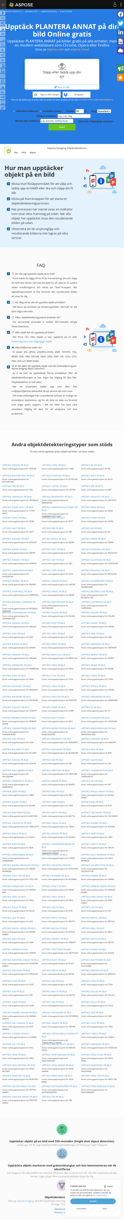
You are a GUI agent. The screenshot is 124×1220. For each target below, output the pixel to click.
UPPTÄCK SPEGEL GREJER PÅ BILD (19, 928)
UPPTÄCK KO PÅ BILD (91, 528)
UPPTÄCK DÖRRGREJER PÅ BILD (17, 854)
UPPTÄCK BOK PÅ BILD (92, 749)
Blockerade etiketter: (27, 120)
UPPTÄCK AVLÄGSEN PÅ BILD (95, 717)
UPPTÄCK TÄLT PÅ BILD (13, 1044)
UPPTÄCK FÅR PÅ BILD (53, 528)
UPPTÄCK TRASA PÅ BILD (54, 823)
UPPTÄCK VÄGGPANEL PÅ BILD (96, 1065)
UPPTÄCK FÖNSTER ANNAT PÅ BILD (20, 1096)
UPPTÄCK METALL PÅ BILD (94, 917)
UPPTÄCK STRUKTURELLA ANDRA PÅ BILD (60, 1035)
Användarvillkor (86, 99)
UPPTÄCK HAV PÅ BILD (53, 1002)
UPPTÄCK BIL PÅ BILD (91, 465)
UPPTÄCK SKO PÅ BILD (53, 559)
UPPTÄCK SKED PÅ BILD (53, 633)
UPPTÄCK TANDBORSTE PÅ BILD (97, 770)
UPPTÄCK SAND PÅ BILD (14, 1002)
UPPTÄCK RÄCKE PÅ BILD (54, 970)
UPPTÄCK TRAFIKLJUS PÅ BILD (17, 496)
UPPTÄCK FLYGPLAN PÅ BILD (56, 475)
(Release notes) (62, 1212)
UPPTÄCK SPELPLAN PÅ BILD (16, 970)
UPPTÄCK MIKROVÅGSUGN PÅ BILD (98, 728)
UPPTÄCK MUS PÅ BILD (53, 717)
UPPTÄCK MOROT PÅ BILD (94, 654)
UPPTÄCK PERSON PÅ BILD (15, 465)
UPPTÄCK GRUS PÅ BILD (53, 896)
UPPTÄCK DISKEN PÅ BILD (54, 833)
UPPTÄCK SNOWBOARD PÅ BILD (97, 580)
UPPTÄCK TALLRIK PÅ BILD (94, 612)
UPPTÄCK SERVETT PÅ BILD (55, 938)
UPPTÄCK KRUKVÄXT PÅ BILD (16, 686)
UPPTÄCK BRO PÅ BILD (53, 791)
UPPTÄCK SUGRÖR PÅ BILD (15, 1033)
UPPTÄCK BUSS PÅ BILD (92, 475)
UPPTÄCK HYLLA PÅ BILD (93, 1002)
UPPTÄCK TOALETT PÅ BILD (15, 707)
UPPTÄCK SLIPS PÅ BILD (53, 570)
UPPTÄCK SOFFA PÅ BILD (93, 675)
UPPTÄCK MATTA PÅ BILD (54, 812)
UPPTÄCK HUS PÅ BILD (53, 907)
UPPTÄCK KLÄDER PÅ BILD (94, 823)
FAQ (24, 152)
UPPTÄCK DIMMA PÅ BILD (93, 875)
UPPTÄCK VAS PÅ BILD (53, 759)
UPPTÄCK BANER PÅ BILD (54, 780)
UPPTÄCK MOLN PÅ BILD (14, 833)
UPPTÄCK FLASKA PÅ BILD (54, 612)
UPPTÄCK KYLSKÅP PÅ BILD (15, 749)
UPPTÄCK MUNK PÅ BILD (93, 665)
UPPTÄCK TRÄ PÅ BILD (53, 1096)
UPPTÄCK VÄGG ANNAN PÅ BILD (58, 1065)
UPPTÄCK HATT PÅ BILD (53, 549)
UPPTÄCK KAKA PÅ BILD (14, 675)
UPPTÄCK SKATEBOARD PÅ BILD (57, 602)
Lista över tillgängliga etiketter (95, 121)
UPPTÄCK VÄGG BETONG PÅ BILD (18, 1065)
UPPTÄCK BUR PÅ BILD (92, 802)
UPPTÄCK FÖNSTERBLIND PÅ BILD (98, 1086)
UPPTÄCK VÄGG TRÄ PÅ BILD (95, 1075)
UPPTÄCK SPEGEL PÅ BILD (93, 686)
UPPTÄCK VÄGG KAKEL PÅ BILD (57, 1075)
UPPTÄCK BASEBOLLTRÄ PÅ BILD (97, 591)
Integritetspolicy (106, 99)
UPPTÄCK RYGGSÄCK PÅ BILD (95, 549)
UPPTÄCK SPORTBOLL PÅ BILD (17, 591)
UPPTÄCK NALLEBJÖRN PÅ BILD (17, 770)
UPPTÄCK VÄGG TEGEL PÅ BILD (96, 1054)
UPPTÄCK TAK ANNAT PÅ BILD (96, 812)
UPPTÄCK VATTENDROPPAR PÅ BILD (59, 1086)
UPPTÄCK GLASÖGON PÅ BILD (96, 559)
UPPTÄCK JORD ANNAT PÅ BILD (96, 896)
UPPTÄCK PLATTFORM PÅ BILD (96, 959)
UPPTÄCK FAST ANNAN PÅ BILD (17, 1023)
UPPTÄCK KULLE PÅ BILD (14, 907)
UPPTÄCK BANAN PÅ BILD (15, 644)
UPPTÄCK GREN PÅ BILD (14, 791)
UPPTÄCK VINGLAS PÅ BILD (15, 623)
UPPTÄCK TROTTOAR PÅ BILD (56, 949)
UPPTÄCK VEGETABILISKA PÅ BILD (58, 1054)
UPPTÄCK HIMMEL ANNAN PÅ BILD (19, 1012)
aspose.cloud (80, 49)
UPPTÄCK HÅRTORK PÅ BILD (56, 770)
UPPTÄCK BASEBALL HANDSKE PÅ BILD (19, 603)
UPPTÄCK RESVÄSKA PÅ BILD (95, 570)
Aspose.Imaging (25, 1201)
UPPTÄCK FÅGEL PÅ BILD (14, 517)
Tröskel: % (76, 110)
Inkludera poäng (52, 110)
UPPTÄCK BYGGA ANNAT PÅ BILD (97, 791)
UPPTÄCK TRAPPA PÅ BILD (54, 1023)
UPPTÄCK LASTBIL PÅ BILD (55, 486)
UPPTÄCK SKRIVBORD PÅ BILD (96, 696)
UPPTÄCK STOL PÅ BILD (53, 675)
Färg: (94, 111)
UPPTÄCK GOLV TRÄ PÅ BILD (16, 875)
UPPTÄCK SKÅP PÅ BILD (53, 802)
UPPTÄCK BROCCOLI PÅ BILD (56, 654)
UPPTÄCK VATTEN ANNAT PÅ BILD (19, 1086)
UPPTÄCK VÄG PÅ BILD (53, 981)
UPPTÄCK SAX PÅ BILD (92, 759)
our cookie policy (100, 1195)
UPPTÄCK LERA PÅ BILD (13, 938)
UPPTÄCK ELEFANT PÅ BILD (15, 538)
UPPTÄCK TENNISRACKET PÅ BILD (19, 612)
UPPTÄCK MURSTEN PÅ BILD (16, 1075)
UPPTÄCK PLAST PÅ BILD (54, 959)
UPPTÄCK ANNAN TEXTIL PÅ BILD (58, 1044)
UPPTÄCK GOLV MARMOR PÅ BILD (98, 854)
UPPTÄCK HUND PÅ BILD (93, 517)
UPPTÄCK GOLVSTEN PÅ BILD (56, 865)
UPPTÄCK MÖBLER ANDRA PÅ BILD (98, 886)
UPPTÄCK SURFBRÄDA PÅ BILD (96, 602)
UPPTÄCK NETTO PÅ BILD (93, 938)
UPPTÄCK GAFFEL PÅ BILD (93, 623)
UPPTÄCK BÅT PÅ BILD (92, 486)
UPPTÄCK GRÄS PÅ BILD (14, 896)
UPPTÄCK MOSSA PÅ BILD (54, 928)
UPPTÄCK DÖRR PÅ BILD (54, 707)
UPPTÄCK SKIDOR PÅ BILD (54, 580)
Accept (93, 1201)
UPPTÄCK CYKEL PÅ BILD (54, 465)
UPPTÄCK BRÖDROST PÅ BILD (56, 738)
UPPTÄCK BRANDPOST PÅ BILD (57, 496)
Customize (81, 1209)
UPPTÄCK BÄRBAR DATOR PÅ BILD (19, 717)
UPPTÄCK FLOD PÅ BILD (14, 981)
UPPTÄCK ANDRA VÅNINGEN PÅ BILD (20, 865)
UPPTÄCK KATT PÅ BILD (53, 517)
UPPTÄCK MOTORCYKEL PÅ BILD (18, 475)
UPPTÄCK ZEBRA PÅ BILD (93, 538)
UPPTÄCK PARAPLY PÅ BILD (15, 559)
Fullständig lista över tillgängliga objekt (31, 341)
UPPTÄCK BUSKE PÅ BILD (14, 802)
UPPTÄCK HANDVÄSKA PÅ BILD (17, 570)
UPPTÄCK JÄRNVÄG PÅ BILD (94, 970)
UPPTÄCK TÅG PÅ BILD (13, 486)
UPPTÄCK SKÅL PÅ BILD (92, 633)
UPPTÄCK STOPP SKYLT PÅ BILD (17, 507)
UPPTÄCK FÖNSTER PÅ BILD (55, 696)
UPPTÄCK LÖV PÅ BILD (92, 907)
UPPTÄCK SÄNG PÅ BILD (53, 686)
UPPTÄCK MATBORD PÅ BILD (16, 696)
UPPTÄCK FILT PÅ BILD (92, 780)
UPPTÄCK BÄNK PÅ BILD (93, 507)
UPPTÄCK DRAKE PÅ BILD (54, 591)
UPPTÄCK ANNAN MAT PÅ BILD (17, 886)
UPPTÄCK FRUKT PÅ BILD (54, 886)
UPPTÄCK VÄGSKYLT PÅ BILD (95, 496)
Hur (16, 152)
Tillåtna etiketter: (47, 115)
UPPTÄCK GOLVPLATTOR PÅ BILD (97, 865)
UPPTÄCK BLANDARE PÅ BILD (56, 749)
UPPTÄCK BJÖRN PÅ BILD (54, 538)
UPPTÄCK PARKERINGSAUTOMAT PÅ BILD (60, 509)
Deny (105, 1209)
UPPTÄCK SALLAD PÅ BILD (94, 991)
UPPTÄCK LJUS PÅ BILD (13, 917)
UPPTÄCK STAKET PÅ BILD (54, 854)
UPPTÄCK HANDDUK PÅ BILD (95, 1044)
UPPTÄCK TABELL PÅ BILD (93, 1033)
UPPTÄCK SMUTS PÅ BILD (93, 844)
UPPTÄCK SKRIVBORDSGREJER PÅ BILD (58, 846)
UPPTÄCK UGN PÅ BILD (13, 738)
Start (62, 127)
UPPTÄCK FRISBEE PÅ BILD (15, 580)
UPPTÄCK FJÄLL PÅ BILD (92, 928)
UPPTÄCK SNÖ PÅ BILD (92, 1012)
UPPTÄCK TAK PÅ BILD (13, 991)
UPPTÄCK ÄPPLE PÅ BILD (54, 644)
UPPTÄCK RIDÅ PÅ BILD (13, 844)
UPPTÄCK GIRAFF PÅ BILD (14, 549)
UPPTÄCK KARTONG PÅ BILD (16, 812)
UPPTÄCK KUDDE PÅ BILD (93, 949)
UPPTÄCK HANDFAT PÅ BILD (95, 738)
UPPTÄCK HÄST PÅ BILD (14, 528)
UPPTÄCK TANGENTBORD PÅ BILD (19, 728)
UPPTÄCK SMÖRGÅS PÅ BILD (95, 644)
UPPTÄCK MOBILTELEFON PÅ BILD (58, 728)
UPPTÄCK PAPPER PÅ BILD (15, 949)
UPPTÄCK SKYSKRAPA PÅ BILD (56, 1012)
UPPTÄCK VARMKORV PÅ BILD (17, 665)
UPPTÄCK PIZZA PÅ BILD (53, 665)
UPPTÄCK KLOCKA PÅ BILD (15, 759)
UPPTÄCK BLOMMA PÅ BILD (55, 875)
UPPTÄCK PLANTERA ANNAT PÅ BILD (20, 959)
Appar (33, 152)
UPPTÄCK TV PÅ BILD (91, 707)
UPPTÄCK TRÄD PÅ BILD (14, 1054)
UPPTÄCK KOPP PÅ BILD (53, 623)
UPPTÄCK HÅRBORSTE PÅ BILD (17, 780)
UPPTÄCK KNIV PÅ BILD (13, 633)
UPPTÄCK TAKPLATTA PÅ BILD (17, 823)
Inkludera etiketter (27, 110)
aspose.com (55, 49)
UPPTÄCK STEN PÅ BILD (92, 981)
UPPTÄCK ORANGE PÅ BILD (15, 654)
